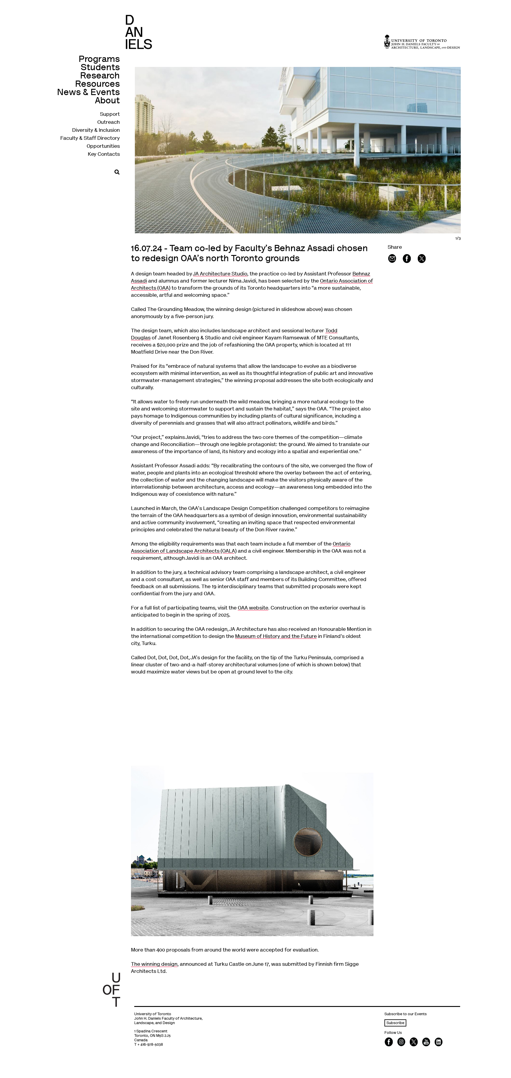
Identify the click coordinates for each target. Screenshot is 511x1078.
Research (100, 76)
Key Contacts (104, 154)
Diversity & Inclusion (96, 130)
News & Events (88, 92)
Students (100, 68)
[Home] (138, 31)
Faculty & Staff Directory (90, 138)
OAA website (253, 608)
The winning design (154, 964)
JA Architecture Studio (220, 274)
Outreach (108, 122)
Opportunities (103, 146)
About (107, 101)
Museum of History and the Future (276, 636)
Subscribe (395, 1023)
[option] (308, 150)
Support (110, 114)
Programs (99, 59)
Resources (97, 84)
